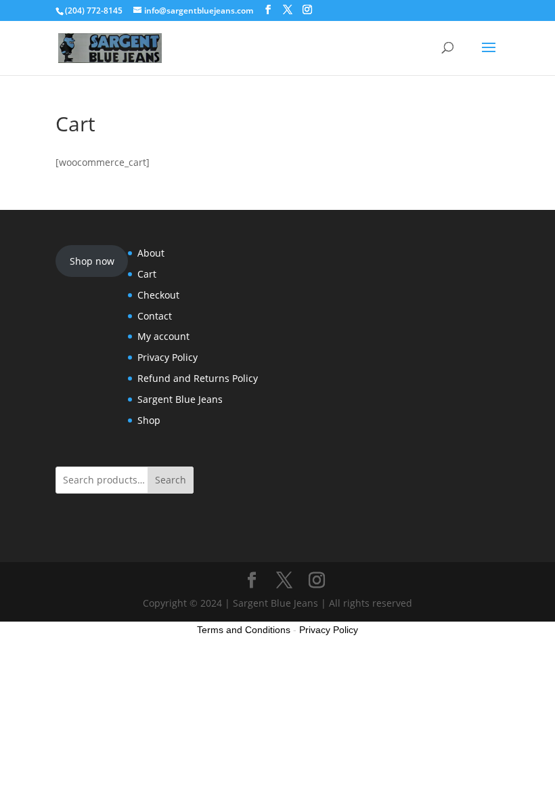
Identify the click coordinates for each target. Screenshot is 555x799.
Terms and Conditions (243, 629)
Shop (148, 420)
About (150, 252)
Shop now (92, 261)
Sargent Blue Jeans (180, 399)
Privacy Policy (167, 357)
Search (170, 479)
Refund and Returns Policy (197, 378)
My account (163, 336)
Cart (146, 273)
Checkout (158, 294)
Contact (154, 315)
